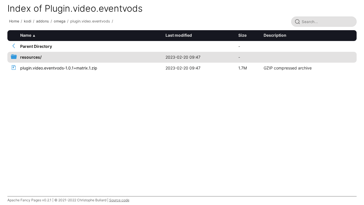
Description (275, 35)
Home (14, 21)
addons (42, 21)
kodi (27, 21)
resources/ (31, 57)
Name (25, 35)
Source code (119, 200)
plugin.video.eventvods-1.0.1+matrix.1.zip (58, 67)
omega (59, 21)
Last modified (179, 35)
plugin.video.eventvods (90, 21)
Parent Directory (36, 46)
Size (242, 35)
